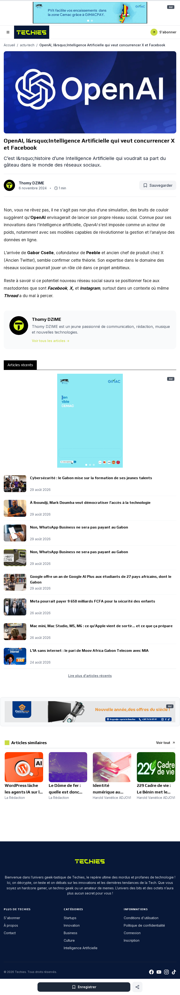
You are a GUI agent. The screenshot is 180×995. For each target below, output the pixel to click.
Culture (69, 940)
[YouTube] (159, 972)
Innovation (72, 925)
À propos (11, 925)
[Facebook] (151, 972)
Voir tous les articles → (50, 341)
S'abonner (167, 32)
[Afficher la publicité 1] (88, 21)
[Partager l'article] (137, 987)
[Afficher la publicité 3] (94, 465)
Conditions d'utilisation (141, 918)
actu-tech (27, 45)
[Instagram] (166, 972)
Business (70, 933)
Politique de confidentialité (144, 925)
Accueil (9, 45)
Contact (10, 933)
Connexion (132, 933)
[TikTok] (174, 972)
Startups (70, 918)
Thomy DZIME (31, 183)
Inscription (131, 940)
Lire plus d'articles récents (90, 676)
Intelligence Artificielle (81, 948)
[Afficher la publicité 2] (92, 21)
